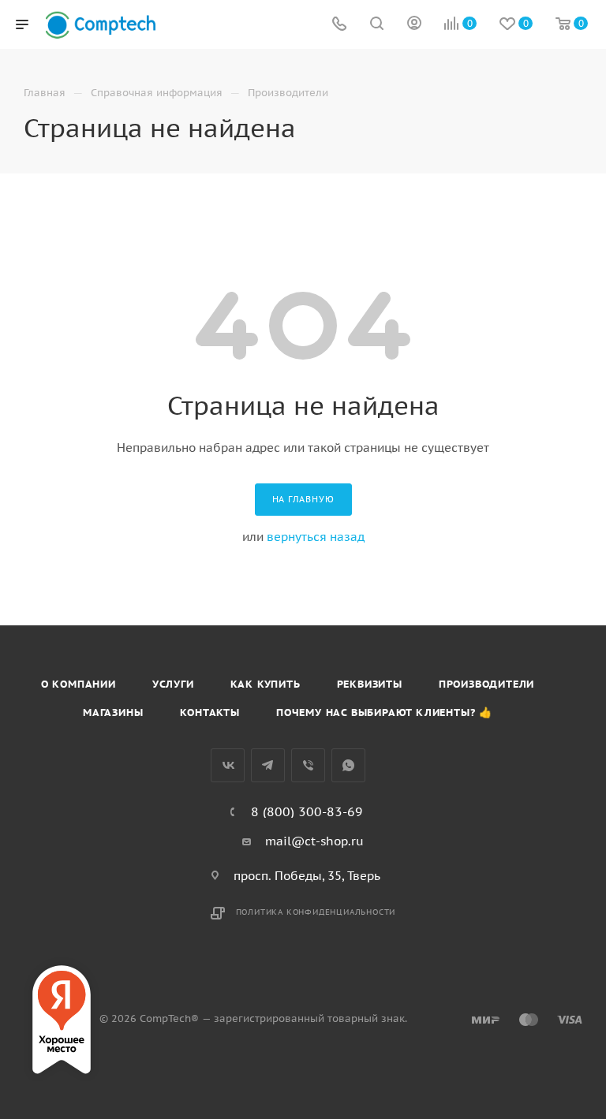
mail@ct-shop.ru (314, 841)
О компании (78, 684)
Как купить (265, 684)
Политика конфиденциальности (316, 912)
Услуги (173, 684)
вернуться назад (316, 536)
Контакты (210, 712)
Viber (308, 765)
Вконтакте (228, 765)
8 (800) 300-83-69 (307, 811)
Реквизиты (369, 684)
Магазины (113, 712)
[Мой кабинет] (414, 24)
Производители (486, 684)
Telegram (268, 765)
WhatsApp (348, 765)
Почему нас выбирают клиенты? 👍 (384, 712)
